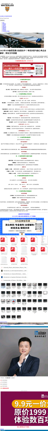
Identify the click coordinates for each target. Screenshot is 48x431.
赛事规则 (4, 27)
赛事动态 (4, 28)
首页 (3, 22)
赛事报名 (4, 23)
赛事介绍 (4, 26)
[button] (24, 326)
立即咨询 (2, 429)
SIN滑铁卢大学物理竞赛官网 (6, 16)
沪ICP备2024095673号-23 (5, 325)
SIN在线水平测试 (5, 31)
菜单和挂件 (2, 20)
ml (6, 321)
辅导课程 (4, 29)
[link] (24, 430)
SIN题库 (4, 25)
